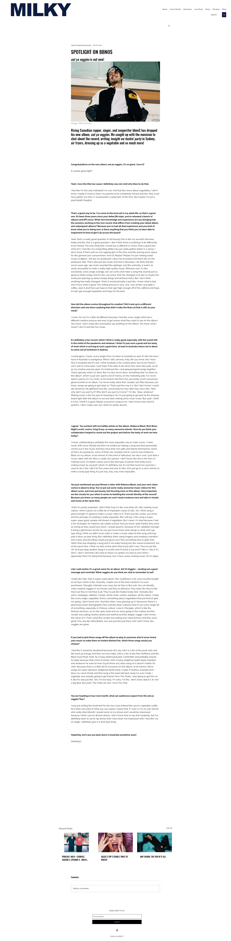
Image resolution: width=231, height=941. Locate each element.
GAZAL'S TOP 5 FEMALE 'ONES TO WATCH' (114, 858)
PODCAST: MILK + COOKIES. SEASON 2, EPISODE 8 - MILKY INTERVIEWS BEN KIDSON (74, 858)
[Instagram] (117, 930)
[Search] (224, 14)
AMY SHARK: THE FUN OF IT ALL (153, 856)
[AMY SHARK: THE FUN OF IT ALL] (154, 842)
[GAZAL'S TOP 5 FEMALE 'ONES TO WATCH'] (115, 842)
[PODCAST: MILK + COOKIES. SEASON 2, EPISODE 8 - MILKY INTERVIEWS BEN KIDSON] (76, 842)
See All (169, 828)
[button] (169, 26)
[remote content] (115, 154)
